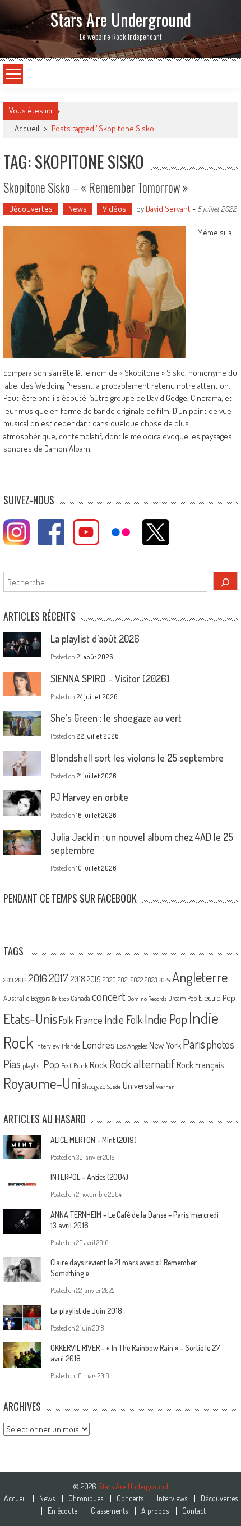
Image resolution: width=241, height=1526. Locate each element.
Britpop (60, 999)
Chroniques (85, 1498)
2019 (94, 979)
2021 (123, 980)
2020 (109, 979)
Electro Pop (216, 997)
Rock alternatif (142, 1063)
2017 (58, 978)
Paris (194, 1043)
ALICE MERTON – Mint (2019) (93, 1140)
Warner (165, 1087)
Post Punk (74, 1065)
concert (109, 996)
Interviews (172, 1498)
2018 (77, 979)
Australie (16, 998)
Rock (99, 1065)
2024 (164, 980)
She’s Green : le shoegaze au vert (116, 718)
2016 (37, 978)
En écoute (62, 1511)
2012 (20, 980)
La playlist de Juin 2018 (86, 1310)
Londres (98, 1044)
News (77, 208)
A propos (155, 1511)
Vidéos (114, 208)
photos (220, 1044)
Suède (114, 1087)
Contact (194, 1511)
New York (165, 1045)
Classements (109, 1511)
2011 (8, 980)
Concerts (130, 1498)
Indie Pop (166, 1019)
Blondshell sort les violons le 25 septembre (137, 757)
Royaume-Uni (41, 1083)
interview (47, 1046)
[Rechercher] (225, 581)
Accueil (15, 1498)
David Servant (168, 208)
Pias (12, 1063)
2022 (137, 980)
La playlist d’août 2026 (95, 638)
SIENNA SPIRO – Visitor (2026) (110, 678)
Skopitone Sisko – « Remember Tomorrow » (95, 187)
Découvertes (31, 208)
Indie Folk (123, 1020)
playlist (31, 1065)
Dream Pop (182, 998)
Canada (80, 998)
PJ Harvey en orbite (89, 797)
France (89, 1020)
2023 (151, 980)
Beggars (40, 998)
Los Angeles (132, 1045)
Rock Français (200, 1065)
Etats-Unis (30, 1018)
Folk (66, 1020)
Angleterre (200, 977)
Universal (138, 1085)
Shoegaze (93, 1086)
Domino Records (146, 999)
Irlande (71, 1046)
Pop (51, 1064)
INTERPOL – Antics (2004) (89, 1177)
